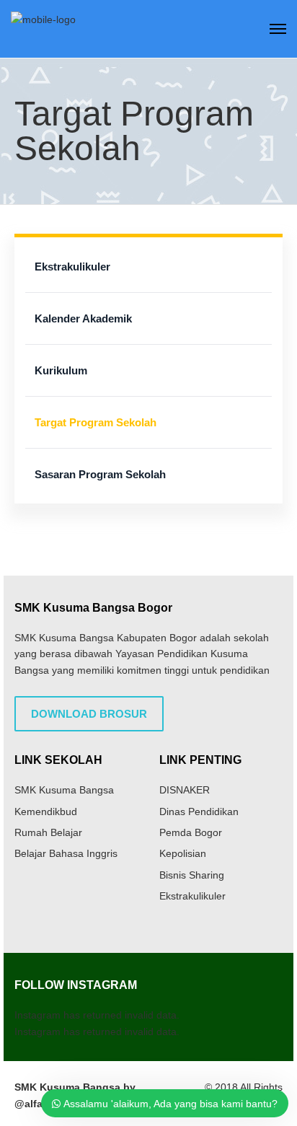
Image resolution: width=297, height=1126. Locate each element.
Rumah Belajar (48, 832)
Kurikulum (61, 370)
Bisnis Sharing (191, 875)
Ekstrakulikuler (72, 266)
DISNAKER (184, 790)
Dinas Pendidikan (199, 811)
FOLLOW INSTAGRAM (75, 985)
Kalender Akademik (83, 318)
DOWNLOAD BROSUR (89, 714)
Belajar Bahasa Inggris (66, 853)
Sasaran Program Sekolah (100, 474)
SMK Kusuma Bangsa (64, 790)
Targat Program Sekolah (95, 422)
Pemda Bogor (190, 832)
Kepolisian (182, 853)
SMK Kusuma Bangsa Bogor (93, 608)
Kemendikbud (45, 811)
